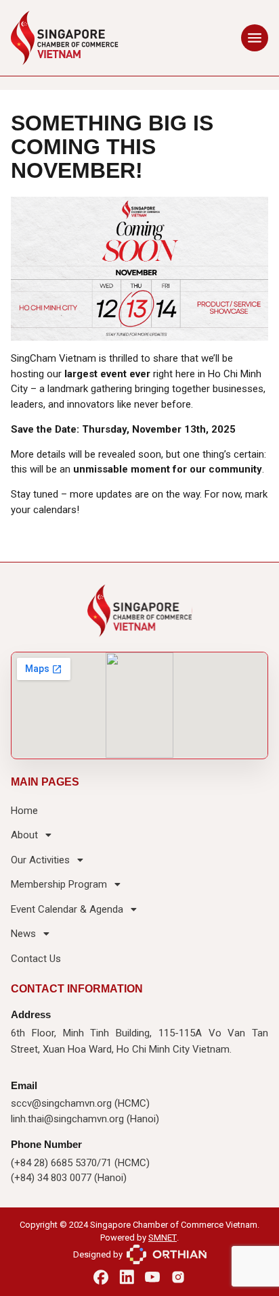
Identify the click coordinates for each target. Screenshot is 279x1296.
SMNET (162, 1237)
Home (24, 811)
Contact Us (36, 959)
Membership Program (59, 884)
